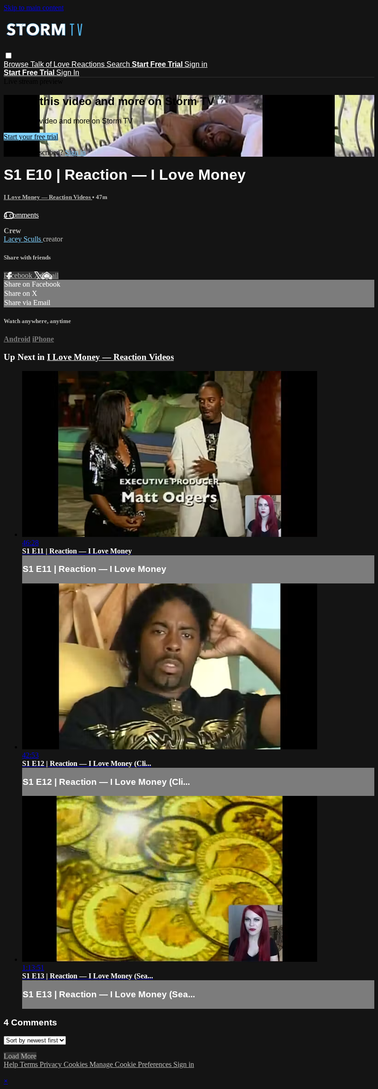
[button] (9, 56)
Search (119, 64)
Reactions (88, 64)
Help (12, 1064)
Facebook (19, 275)
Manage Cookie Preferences (131, 1064)
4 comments (21, 215)
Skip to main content (34, 8)
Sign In (67, 73)
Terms (30, 1064)
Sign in (195, 64)
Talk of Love (50, 64)
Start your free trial (31, 137)
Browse (17, 64)
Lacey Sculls (23, 239)
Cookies (76, 1064)
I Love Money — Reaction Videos (48, 197)
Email (50, 275)
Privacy (52, 1064)
